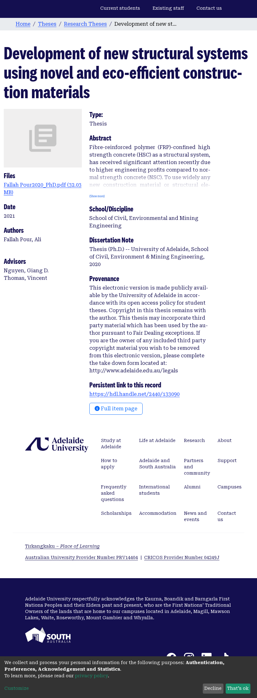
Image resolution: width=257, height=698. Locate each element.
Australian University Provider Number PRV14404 (81, 557)
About (225, 440)
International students (154, 490)
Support (227, 460)
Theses (47, 24)
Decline (213, 688)
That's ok (238, 688)
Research (194, 440)
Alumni (192, 486)
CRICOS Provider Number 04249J (181, 557)
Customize (16, 688)
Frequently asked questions (113, 493)
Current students (120, 8)
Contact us (209, 8)
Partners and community (197, 467)
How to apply (109, 463)
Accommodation (157, 513)
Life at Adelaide (157, 440)
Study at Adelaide (111, 443)
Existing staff (168, 8)
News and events (195, 516)
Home (23, 24)
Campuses (230, 486)
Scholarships (116, 513)
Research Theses (85, 24)
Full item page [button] (118, 409)
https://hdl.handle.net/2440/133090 (134, 394)
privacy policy (91, 675)
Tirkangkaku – (62, 546)
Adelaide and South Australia (157, 463)
